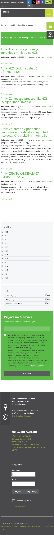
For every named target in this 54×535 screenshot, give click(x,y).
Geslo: (14, 479)
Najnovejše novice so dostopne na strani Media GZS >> (27, 37)
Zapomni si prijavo (23, 500)
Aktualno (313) (10, 295)
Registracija (32, 491)
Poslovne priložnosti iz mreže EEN (25, 444)
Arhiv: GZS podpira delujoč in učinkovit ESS (20, 70)
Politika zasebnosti (19, 526)
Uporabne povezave (20, 441)
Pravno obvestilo (6, 526)
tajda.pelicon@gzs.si (22, 416)
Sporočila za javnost (26, 25)
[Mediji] (12, 2)
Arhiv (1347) (9, 299)
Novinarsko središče (8, 25)
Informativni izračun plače (22, 436)
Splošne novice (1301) (13, 303)
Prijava (27, 373)
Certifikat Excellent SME (21, 439)
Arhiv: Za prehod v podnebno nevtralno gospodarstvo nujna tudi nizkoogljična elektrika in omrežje (25, 132)
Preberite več (6, 63)
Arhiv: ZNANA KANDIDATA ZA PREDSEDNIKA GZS (20, 175)
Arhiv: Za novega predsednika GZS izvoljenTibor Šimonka (24, 100)
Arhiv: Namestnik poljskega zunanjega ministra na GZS (19, 51)
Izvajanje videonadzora (35, 526)
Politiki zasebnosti (37, 366)
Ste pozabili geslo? (19, 506)
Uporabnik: (16, 470)
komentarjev (48, 57)
